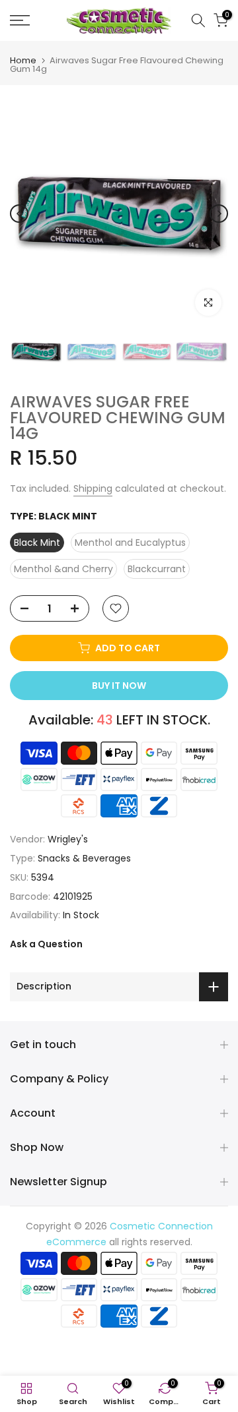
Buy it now (119, 685)
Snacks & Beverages (84, 858)
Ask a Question (46, 944)
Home (23, 60)
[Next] (219, 213)
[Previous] (19, 213)
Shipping (92, 488)
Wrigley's (68, 839)
